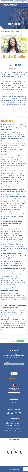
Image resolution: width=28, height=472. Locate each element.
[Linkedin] (20, 413)
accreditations (14, 439)
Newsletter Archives (9, 378)
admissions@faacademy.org (15, 430)
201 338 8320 (16, 428)
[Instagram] (16, 413)
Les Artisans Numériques (14, 469)
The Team (5, 31)
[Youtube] (12, 413)
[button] (25, 5)
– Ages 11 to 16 (14, 425)
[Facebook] (8, 413)
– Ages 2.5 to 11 (14, 422)
